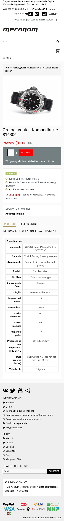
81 (41, 68)
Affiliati (9, 442)
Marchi (9, 438)
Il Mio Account (12, 487)
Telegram (50, 9)
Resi (8, 455)
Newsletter (22, 491)
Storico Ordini (29, 487)
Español (35, 20)
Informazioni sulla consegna (22, 231)
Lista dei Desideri (48, 487)
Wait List (9, 491)
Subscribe (54, 471)
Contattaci (11, 451)
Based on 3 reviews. (33, 194)
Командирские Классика (25, 68)
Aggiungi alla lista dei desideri (23, 161)
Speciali (10, 446)
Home (7, 68)
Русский (18, 20)
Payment (50, 231)
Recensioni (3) (29, 223)
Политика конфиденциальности (23, 419)
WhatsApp (38, 9)
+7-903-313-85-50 (13, 9)
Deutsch (49, 20)
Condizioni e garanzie (16, 423)
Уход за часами (14, 427)
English (26, 20)
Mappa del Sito (13, 459)
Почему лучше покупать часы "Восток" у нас (29, 415)
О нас (9, 406)
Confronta (49, 161)
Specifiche (9, 223)
